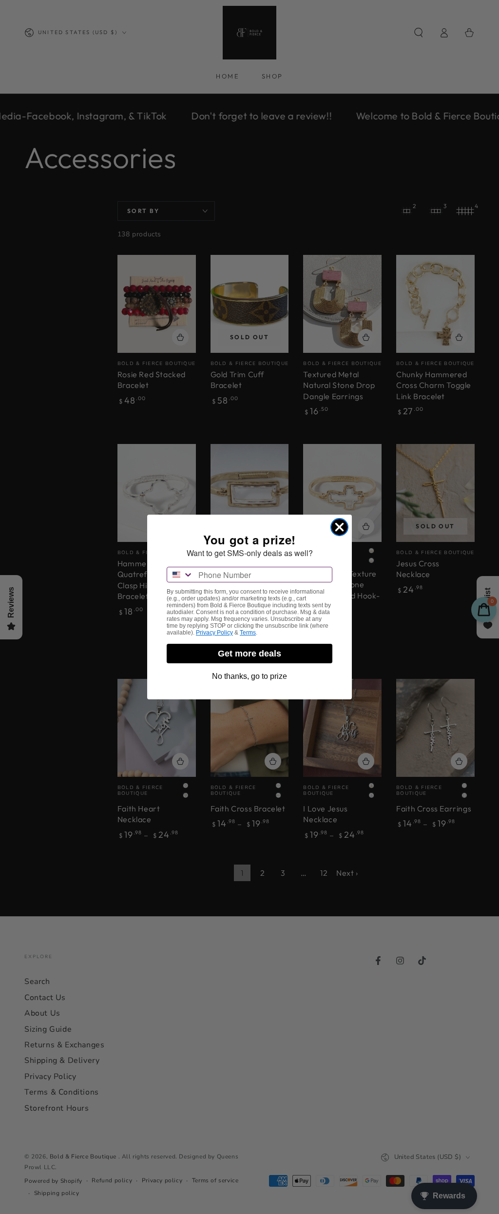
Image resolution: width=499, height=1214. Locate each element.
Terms (248, 632)
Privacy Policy (214, 632)
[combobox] (180, 574)
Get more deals (249, 653)
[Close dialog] (339, 527)
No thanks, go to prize (249, 676)
